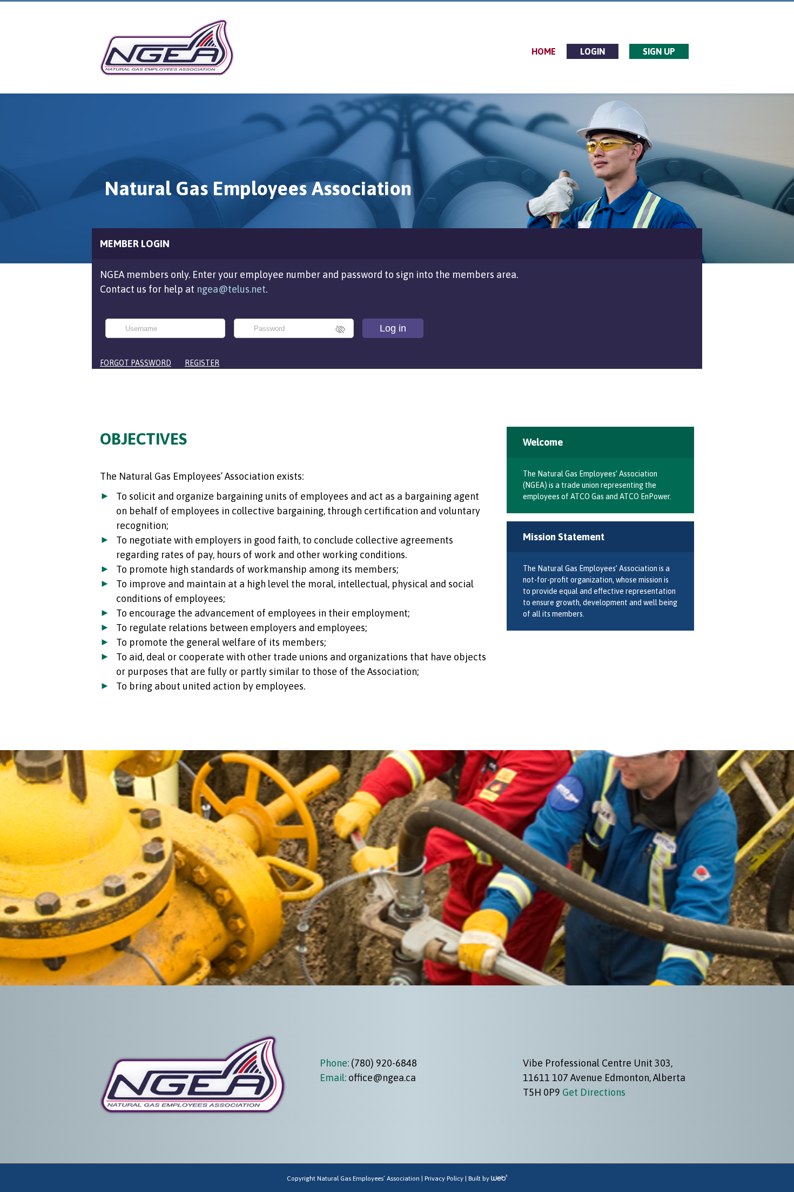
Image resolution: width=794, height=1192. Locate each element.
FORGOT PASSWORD (135, 363)
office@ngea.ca (382, 1077)
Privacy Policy (444, 1178)
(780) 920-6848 (383, 1063)
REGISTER (202, 363)
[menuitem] (543, 51)
